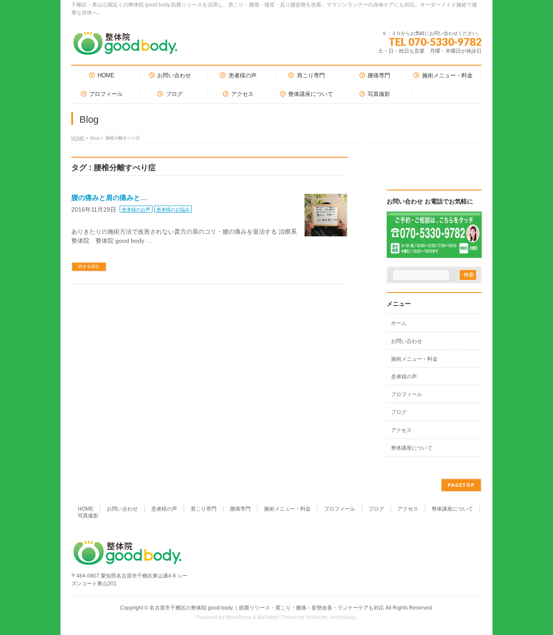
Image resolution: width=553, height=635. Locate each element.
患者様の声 (404, 377)
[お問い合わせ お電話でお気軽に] (434, 252)
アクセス (401, 430)
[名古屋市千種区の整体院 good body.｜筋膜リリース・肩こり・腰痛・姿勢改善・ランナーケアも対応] (125, 46)
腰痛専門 (240, 509)
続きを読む (89, 266)
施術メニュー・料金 (414, 359)
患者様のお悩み (173, 209)
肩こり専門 (203, 509)
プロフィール (406, 394)
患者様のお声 (136, 209)
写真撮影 (88, 516)
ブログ (399, 412)
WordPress (238, 617)
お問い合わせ (406, 341)
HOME (77, 138)
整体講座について (411, 448)
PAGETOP (461, 485)
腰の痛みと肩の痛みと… (109, 197)
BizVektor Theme (277, 617)
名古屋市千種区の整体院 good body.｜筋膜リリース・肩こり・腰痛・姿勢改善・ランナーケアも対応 (266, 608)
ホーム (399, 323)
